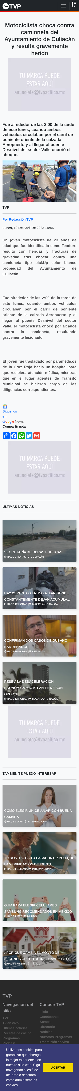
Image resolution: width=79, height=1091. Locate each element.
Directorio (47, 1027)
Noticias (46, 1032)
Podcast (9, 1043)
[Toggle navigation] (64, 6)
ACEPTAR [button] (58, 1067)
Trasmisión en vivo (54, 1042)
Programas (11, 1038)
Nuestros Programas (56, 1037)
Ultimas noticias (15, 1028)
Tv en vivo (11, 1023)
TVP (6, 1018)
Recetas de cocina (17, 1033)
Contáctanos (49, 1017)
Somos (45, 1022)
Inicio (44, 1011)
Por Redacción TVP (18, 219)
